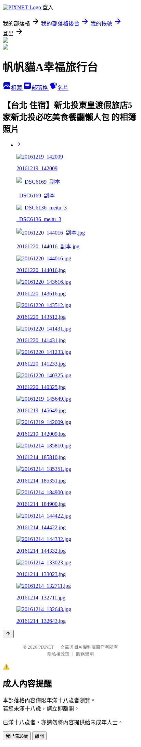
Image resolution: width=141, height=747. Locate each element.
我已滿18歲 (16, 736)
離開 (39, 736)
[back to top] (8, 634)
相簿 (17, 88)
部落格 (40, 88)
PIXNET (46, 647)
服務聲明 (85, 654)
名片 (62, 88)
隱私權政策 (58, 654)
